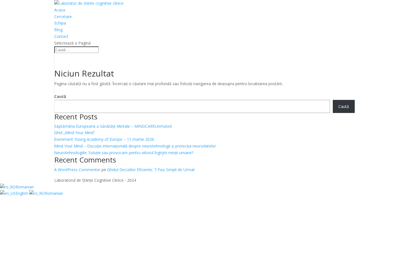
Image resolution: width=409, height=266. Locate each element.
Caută (60, 96)
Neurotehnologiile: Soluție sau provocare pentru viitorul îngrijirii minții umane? (123, 152)
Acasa (59, 10)
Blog (58, 29)
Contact (61, 36)
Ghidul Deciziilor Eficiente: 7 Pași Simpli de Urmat (151, 169)
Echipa (60, 23)
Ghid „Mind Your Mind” (74, 132)
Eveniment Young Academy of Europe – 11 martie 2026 (104, 139)
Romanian (25, 186)
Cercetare (63, 16)
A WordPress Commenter (77, 169)
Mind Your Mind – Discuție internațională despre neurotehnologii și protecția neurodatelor (135, 146)
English (22, 193)
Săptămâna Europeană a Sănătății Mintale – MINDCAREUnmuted (113, 126)
